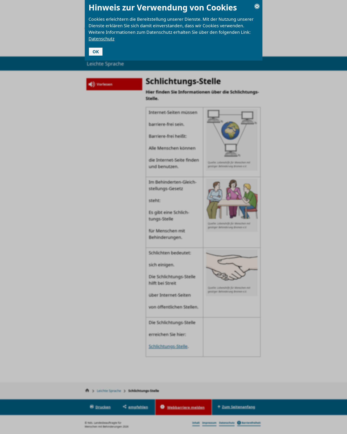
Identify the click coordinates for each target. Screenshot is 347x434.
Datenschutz (101, 39)
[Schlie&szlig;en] (257, 6)
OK (96, 52)
